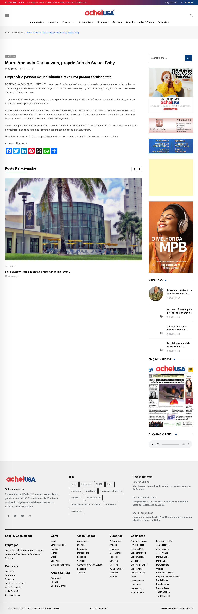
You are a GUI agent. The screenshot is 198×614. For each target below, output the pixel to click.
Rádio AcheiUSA (12, 591)
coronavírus (76, 511)
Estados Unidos (141, 482)
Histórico (18, 32)
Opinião (159, 569)
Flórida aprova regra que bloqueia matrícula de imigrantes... (37, 271)
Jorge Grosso (162, 549)
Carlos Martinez (138, 553)
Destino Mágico (138, 573)
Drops (133, 577)
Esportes (55, 561)
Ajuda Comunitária (13, 587)
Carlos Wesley (137, 557)
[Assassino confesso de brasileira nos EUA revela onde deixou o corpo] (156, 293)
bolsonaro (86, 484)
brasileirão (91, 491)
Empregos (67, 22)
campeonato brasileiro (111, 491)
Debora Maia (136, 569)
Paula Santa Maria (164, 573)
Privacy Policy (32, 608)
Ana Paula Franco (139, 541)
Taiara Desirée (163, 592)
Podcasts (11, 566)
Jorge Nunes (162, 553)
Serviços (117, 22)
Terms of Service (45, 608)
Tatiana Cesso (163, 596)
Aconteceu (56, 578)
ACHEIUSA (12, 69)
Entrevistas (10, 575)
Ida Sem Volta (137, 592)
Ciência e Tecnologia (60, 565)
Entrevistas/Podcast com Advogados (22, 554)
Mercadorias (85, 22)
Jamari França (163, 545)
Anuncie (81, 573)
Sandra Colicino (163, 588)
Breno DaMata (137, 549)
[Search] (191, 15)
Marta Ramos (162, 565)
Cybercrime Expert (139, 565)
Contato (56, 608)
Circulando (136, 561)
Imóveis (52, 22)
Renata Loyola (162, 584)
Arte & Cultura (60, 573)
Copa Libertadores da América (85, 504)
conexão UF (76, 497)
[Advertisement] (171, 177)
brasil (109, 484)
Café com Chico (12, 595)
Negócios (102, 22)
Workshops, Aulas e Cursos (140, 22)
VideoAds (116, 536)
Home (8, 32)
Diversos (114, 565)
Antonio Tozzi (137, 545)
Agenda (54, 582)
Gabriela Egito (137, 589)
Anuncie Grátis (19, 608)
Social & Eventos (58, 586)
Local (154, 498)
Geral (54, 536)
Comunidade (147, 513)
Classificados (86, 536)
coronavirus (110, 504)
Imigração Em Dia (164, 541)
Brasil (136, 513)
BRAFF (99, 484)
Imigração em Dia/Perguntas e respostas (24, 550)
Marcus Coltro (162, 557)
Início (10, 608)
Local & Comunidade (18, 536)
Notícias (9, 558)
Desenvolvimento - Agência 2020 (177, 608)
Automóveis (36, 22)
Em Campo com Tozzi (15, 583)
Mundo (54, 553)
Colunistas (138, 536)
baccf (74, 484)
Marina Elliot (162, 561)
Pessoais (162, 22)
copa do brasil (94, 497)
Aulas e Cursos (117, 569)
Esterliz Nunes (137, 581)
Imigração (11, 545)
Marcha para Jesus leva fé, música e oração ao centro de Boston (57, 2)
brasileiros (76, 491)
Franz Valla (136, 585)
